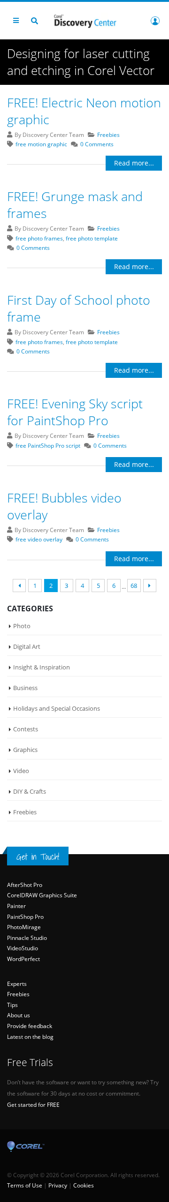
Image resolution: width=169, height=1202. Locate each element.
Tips (12, 1005)
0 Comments (97, 144)
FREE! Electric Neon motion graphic (84, 111)
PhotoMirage (24, 927)
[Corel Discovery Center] (84, 20)
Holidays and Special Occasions (56, 708)
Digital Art (26, 646)
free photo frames (39, 238)
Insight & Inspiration (41, 667)
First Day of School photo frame (78, 308)
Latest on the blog (30, 1037)
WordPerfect (23, 959)
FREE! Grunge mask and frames (75, 205)
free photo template (92, 238)
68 (134, 585)
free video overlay (38, 539)
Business (25, 688)
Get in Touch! (37, 857)
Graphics (25, 749)
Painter (16, 906)
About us (18, 1015)
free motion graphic (41, 144)
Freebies (108, 135)
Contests (25, 729)
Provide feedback (29, 1026)
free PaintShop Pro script (47, 446)
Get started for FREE (33, 1105)
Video (21, 770)
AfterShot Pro (24, 885)
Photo (22, 626)
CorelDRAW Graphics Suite (42, 895)
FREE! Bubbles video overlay (64, 506)
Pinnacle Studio (27, 938)
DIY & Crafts (29, 791)
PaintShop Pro (25, 917)
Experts (17, 984)
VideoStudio (22, 948)
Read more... (134, 162)
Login (155, 21)
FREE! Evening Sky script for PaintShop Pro (75, 412)
